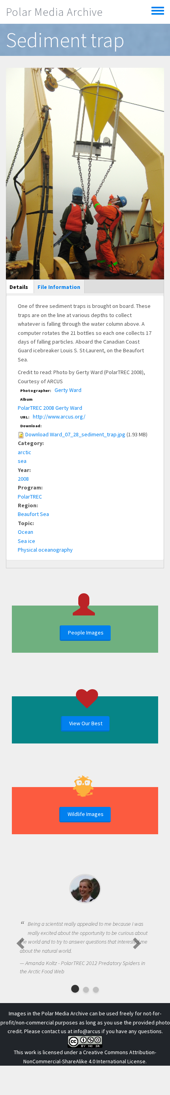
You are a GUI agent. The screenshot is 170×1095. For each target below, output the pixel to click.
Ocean (25, 531)
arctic (24, 452)
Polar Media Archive (54, 12)
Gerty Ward (68, 390)
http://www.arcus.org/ (59, 416)
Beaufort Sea (33, 514)
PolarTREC (30, 496)
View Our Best (85, 723)
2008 (23, 478)
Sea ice (26, 541)
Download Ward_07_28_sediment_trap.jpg (75, 434)
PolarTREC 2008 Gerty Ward (50, 407)
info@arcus (87, 1031)
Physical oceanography (45, 549)
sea (22, 460)
